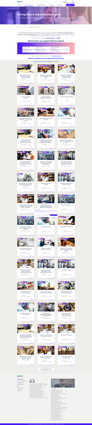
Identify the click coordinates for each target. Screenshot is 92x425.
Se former (60, 5)
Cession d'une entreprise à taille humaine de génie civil (46, 292)
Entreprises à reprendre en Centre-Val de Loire (37, 387)
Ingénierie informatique (46, 226)
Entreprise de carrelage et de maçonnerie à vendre (59, 407)
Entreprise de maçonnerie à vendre (57, 416)
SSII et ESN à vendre (54, 394)
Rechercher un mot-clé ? (41, 50)
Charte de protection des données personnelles (35, 424)
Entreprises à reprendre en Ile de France (36, 390)
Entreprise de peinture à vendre (56, 401)
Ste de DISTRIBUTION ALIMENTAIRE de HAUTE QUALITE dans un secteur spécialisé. (25, 141)
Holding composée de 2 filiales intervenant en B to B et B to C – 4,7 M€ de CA (25, 184)
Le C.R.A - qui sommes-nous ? (22, 381)
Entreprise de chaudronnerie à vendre (57, 418)
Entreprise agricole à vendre (55, 404)
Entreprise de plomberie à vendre (56, 402)
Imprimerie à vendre (54, 400)
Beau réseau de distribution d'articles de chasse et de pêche (46, 76)
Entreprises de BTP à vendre (56, 392)
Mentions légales (20, 388)
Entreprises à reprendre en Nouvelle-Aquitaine (37, 394)
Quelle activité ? (40, 47)
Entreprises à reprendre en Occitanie (36, 395)
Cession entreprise (41, 5)
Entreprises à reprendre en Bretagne (36, 386)
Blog (18, 385)
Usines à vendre (53, 388)
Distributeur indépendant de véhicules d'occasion (66, 184)
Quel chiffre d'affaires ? (56, 47)
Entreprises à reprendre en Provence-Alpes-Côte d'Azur (39, 397)
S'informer (51, 5)
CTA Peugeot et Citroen (66, 270)
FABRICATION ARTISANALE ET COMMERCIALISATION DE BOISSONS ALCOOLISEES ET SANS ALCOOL (46, 141)
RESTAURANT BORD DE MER (66, 226)
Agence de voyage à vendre (55, 395)
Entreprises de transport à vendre (56, 389)
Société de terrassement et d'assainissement (66, 357)
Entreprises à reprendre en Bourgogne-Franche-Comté (39, 384)
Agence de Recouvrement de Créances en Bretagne (25, 249)
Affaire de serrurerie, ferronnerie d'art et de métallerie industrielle (66, 314)
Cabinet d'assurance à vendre (56, 410)
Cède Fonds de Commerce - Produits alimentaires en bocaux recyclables (26, 76)
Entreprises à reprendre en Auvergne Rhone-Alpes (38, 383)
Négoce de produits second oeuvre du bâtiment (46, 357)
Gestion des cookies (46, 424)
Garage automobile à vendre (55, 399)
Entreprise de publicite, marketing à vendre (58, 403)
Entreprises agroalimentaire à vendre (57, 409)
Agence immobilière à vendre (56, 396)
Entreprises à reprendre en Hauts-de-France (37, 391)
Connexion (19, 390)
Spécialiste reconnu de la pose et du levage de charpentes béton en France (25, 358)
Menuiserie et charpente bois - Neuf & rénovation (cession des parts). (66, 141)
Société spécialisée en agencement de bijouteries (46, 97)
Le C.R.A (19, 5)
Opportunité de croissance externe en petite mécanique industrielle (26, 228)
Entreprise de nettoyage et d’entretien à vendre (58, 408)
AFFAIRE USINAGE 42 (66, 205)
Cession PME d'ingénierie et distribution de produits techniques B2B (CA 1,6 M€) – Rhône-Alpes (25, 163)
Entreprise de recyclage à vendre (56, 414)
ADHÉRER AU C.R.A (70, 4)
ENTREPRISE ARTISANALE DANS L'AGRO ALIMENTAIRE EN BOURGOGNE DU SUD (25, 336)
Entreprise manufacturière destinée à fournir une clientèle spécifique (66, 249)
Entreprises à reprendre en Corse (35, 388)
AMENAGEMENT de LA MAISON (46, 184)
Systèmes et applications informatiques (25, 314)
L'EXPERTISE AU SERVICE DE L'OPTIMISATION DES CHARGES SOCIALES (66, 76)
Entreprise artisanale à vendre (56, 417)
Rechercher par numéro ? (56, 50)
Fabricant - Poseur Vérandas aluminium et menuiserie (46, 335)
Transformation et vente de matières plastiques (25, 292)
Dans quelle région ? (26, 47)
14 (49, 369)
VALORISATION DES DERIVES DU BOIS (46, 119)
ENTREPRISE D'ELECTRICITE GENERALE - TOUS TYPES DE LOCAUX (25, 119)
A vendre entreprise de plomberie (26, 97)
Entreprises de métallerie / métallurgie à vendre (59, 393)
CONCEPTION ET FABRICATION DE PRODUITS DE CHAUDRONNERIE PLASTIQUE (46, 315)
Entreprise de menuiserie (66, 335)
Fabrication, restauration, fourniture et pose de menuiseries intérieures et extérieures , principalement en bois (25, 272)
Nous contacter (19, 387)
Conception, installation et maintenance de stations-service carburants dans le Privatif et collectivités (66, 163)
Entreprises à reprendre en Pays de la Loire (37, 396)
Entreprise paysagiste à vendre (56, 415)
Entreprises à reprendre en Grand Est (36, 389)
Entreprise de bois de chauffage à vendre (57, 411)
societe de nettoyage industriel (66, 96)
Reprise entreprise (29, 5)
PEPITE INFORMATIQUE (66, 118)
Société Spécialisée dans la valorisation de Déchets (66, 292)
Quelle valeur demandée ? (27, 50)
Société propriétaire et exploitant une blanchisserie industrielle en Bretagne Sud (46, 206)
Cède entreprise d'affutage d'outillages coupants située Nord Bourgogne (46, 163)
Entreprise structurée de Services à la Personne (46, 249)
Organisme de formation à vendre (56, 419)
